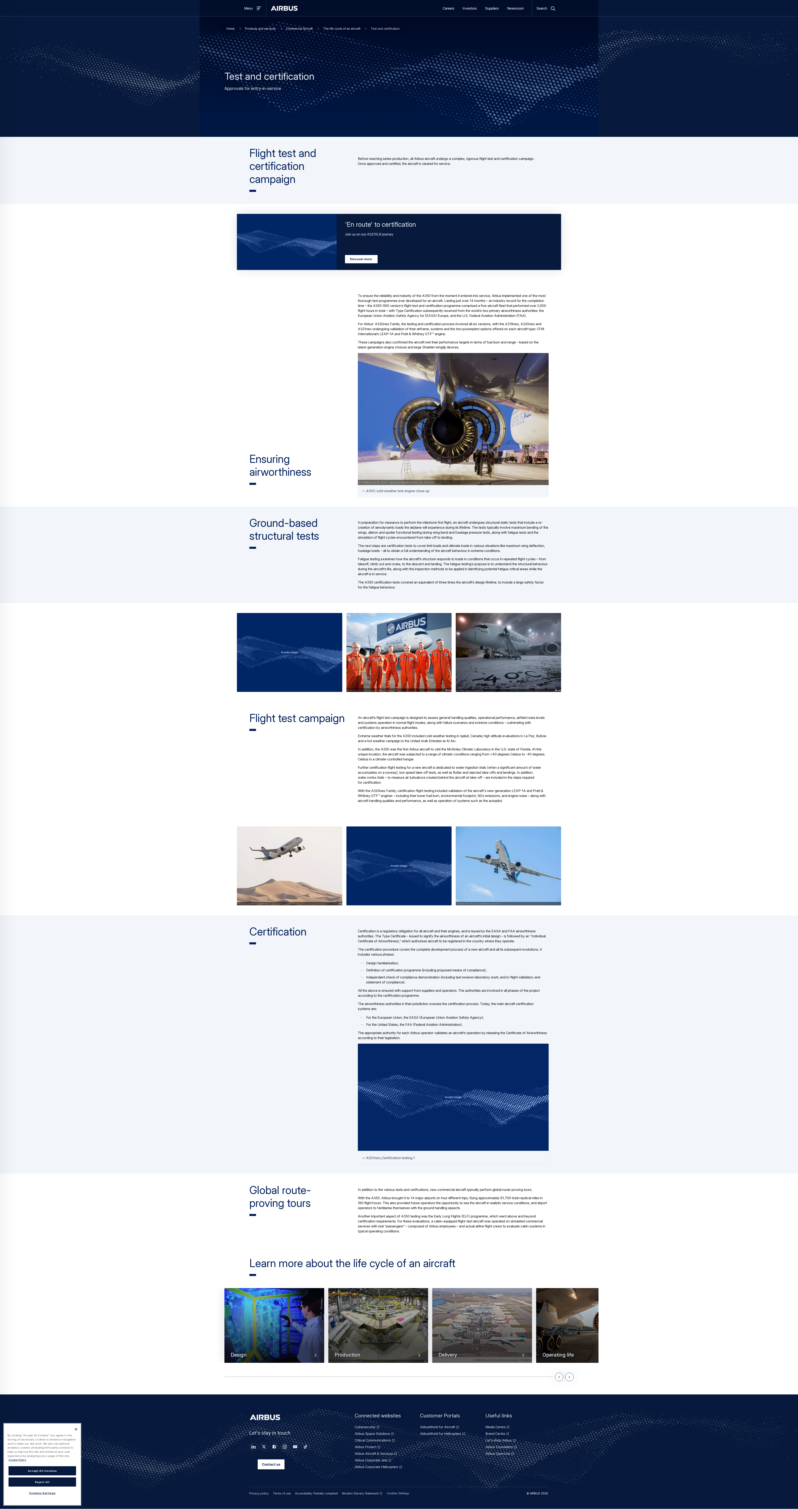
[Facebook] (274, 1447)
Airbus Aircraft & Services (374, 1453)
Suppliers (492, 8)
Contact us (271, 1464)
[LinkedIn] (253, 1447)
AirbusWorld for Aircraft (437, 1427)
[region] (42, 1464)
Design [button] (239, 1355)
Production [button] (347, 1355)
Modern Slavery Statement (360, 1493)
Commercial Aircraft (299, 28)
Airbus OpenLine (497, 1453)
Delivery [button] (447, 1355)
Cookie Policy (17, 1459)
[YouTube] (295, 1447)
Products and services (260, 28)
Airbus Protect (365, 1447)
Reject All (42, 1482)
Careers (448, 8)
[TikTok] (305, 1447)
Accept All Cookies (42, 1470)
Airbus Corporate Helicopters (376, 1467)
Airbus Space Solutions (372, 1434)
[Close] (76, 1429)
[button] (289, 652)
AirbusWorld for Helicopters (440, 1434)
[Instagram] (285, 1447)
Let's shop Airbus (498, 1440)
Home (231, 28)
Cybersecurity (365, 1427)
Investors (470, 8)
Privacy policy (259, 1493)
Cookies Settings (398, 1493)
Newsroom (515, 8)
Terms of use (282, 1493)
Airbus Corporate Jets (371, 1460)
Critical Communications (373, 1440)
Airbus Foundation (499, 1447)
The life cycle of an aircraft (341, 28)
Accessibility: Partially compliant (316, 1493)
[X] (264, 1447)
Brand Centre (495, 1434)
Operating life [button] (558, 1355)
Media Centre (495, 1427)
